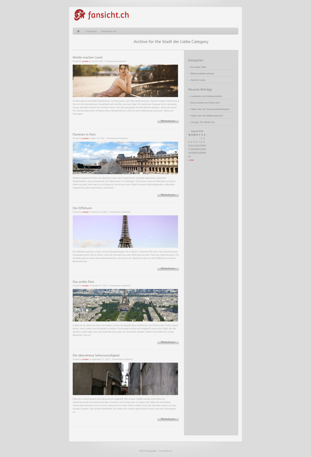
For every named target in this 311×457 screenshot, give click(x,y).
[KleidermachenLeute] (88, 57)
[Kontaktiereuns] (108, 31)
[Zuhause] (79, 31)
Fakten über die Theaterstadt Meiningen (209, 109)
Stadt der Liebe (197, 80)
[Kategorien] (91, 31)
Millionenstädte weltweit (202, 73)
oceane (85, 61)
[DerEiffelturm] (82, 208)
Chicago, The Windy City (202, 122)
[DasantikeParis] (83, 282)
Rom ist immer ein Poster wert (205, 103)
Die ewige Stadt (198, 67)
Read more (168, 121)
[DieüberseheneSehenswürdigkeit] (96, 355)
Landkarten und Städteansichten (206, 96)
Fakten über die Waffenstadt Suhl (206, 116)
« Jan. (191, 160)
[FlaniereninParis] (84, 134)
